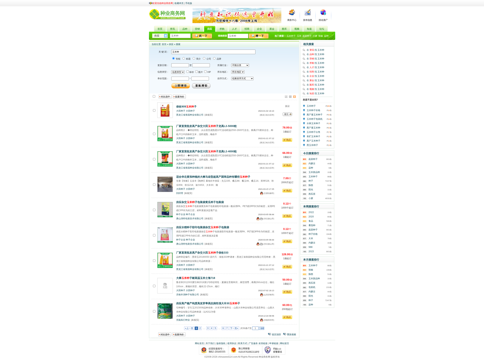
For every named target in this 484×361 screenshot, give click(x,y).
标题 (188, 59)
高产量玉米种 (313, 127)
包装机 (312, 287)
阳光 (311, 189)
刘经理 (179, 193)
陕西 (311, 185)
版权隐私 (221, 343)
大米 (311, 238)
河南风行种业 (183, 320)
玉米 (299, 36)
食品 (311, 221)
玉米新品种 (314, 172)
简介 (198, 59)
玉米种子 (291, 36)
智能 (177, 59)
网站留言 (284, 343)
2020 (311, 216)
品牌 (218, 59)
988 (311, 247)
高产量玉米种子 (315, 114)
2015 (311, 251)
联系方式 (242, 343)
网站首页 (199, 343)
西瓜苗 (312, 194)
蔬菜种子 (307, 36)
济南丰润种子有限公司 (187, 294)
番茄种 (312, 225)
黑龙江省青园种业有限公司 (189, 115)
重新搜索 (291, 334)
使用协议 (231, 343)
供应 (171, 44)
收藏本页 (179, 3)
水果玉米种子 (313, 123)
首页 (164, 44)
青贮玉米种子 (313, 136)
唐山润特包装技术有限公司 (189, 218)
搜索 (178, 44)
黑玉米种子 (312, 145)
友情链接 (263, 343)
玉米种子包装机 (315, 119)
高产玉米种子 (313, 140)
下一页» (234, 328)
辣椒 (320, 36)
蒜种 (326, 36)
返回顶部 (276, 334)
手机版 (188, 3)
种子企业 (180, 214)
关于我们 (210, 343)
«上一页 (189, 328)
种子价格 (313, 234)
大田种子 (180, 111)
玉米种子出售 (313, 132)
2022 (311, 212)
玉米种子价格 (313, 110)
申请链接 (273, 343)
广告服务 (253, 343)
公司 (208, 59)
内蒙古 (312, 163)
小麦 (315, 36)
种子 (311, 181)
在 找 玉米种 (315, 50)
